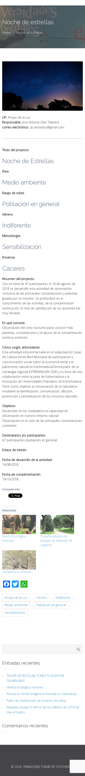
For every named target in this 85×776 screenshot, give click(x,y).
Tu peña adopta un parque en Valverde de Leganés (56, 540)
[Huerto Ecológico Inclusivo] (19, 524)
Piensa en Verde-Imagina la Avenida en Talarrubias (42, 694)
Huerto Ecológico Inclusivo (25, 687)
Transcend (31, 767)
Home (6, 33)
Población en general (51, 605)
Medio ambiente (16, 605)
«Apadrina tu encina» (16, 572)
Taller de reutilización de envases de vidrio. (37, 700)
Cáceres (41, 597)
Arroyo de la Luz (16, 597)
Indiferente (63, 597)
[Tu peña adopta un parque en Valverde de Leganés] (57, 524)
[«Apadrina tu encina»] (19, 560)
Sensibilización (15, 612)
